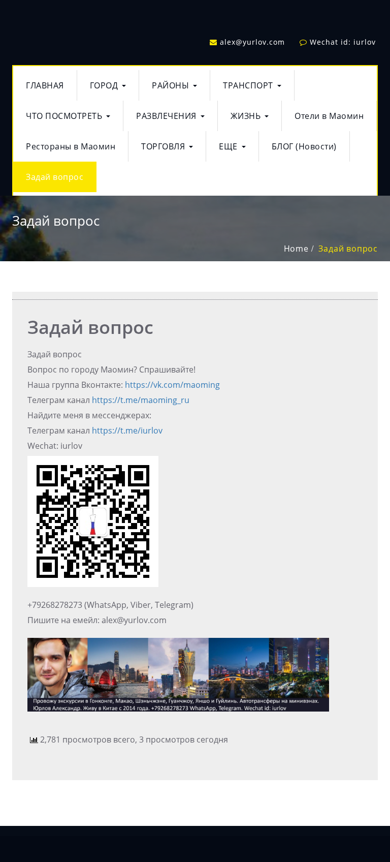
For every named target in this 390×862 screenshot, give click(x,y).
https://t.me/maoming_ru (140, 400)
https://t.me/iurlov (127, 430)
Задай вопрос (54, 176)
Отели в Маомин (329, 115)
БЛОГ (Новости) (304, 146)
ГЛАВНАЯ (45, 85)
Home (296, 248)
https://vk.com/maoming (172, 384)
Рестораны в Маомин (70, 146)
